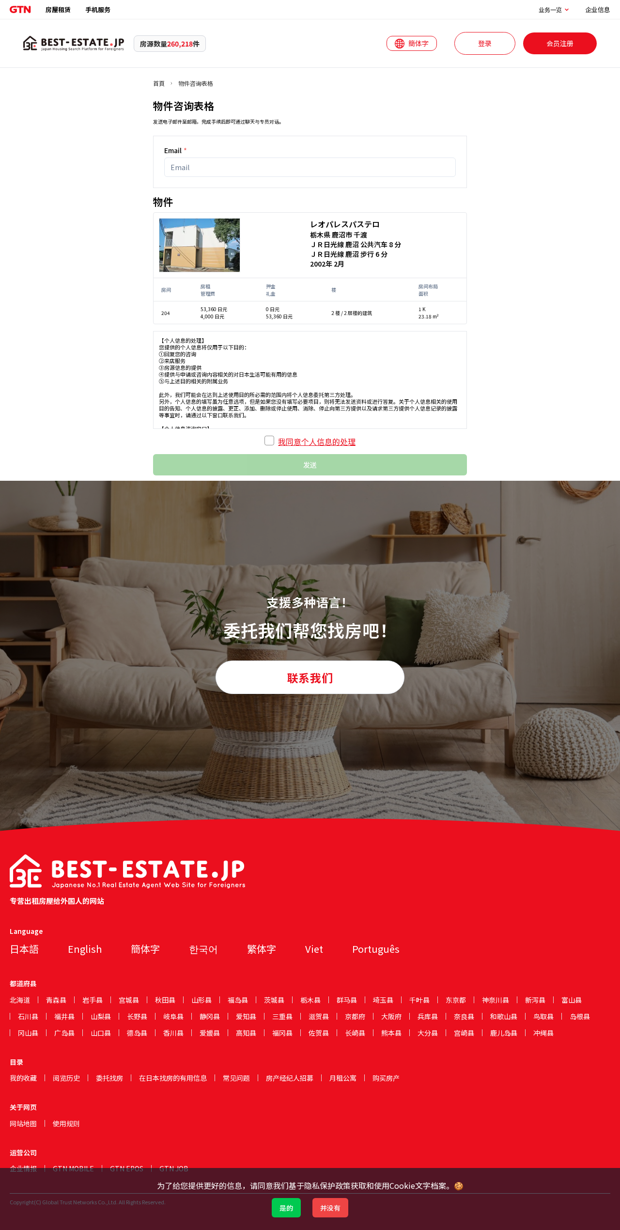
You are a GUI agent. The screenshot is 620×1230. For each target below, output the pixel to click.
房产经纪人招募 (289, 1077)
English (85, 949)
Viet (314, 949)
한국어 (203, 949)
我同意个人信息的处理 (317, 441)
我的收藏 (23, 1077)
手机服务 (97, 9)
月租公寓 (342, 1077)
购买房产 (386, 1077)
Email (175, 150)
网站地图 (23, 1123)
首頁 (159, 83)
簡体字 (145, 949)
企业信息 (597, 9)
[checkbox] (269, 440)
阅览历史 (66, 1077)
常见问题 (236, 1077)
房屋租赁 (58, 9)
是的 (286, 1208)
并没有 (330, 1208)
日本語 (24, 949)
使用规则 (66, 1123)
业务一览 (550, 10)
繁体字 (261, 949)
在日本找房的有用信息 (173, 1077)
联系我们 (310, 677)
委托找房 (109, 1077)
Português (376, 949)
